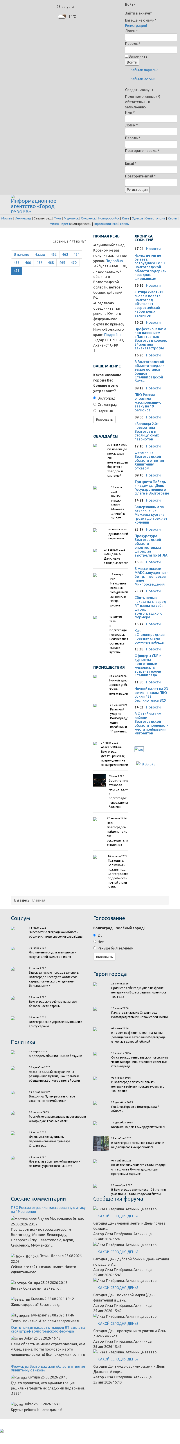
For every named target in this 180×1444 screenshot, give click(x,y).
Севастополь (155, 218)
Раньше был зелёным (115, 948)
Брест (65, 224)
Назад (40, 254)
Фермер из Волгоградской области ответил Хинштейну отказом (149, 460)
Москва (7, 218)
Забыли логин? (142, 79)
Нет (101, 942)
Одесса (137, 218)
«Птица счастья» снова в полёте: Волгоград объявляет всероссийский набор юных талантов (149, 303)
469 (62, 263)
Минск (54, 224)
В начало (21, 254)
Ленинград (23, 218)
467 (39, 263)
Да (100, 935)
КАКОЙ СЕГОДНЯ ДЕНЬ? (118, 1216)
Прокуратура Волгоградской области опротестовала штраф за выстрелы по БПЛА (151, 545)
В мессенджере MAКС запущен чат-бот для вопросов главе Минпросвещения (151, 576)
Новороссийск (108, 218)
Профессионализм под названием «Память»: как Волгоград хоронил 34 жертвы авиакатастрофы (151, 338)
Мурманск (71, 218)
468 (51, 263)
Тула (57, 218)
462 (54, 254)
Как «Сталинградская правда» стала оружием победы (150, 636)
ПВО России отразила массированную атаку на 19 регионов (148, 402)
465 (17, 263)
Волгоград (106, 398)
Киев (125, 218)
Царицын (105, 411)
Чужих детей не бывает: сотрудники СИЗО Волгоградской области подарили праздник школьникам (151, 267)
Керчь (172, 218)
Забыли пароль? (144, 70)
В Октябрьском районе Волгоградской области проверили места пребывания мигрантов (151, 723)
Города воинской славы (111, 224)
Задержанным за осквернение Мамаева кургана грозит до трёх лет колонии (151, 514)
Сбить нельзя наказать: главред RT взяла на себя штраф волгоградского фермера (150, 607)
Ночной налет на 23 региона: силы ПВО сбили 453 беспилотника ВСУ (151, 694)
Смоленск (88, 218)
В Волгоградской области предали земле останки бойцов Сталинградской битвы (149, 371)
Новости (153, 249)
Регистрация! (136, 25)
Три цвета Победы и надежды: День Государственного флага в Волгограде (152, 487)
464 (76, 254)
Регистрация (137, 190)
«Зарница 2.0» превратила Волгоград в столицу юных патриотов (147, 431)
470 (74, 263)
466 (28, 263)
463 (65, 254)
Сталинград (107, 405)
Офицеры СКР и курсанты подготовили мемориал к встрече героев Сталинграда (148, 665)
